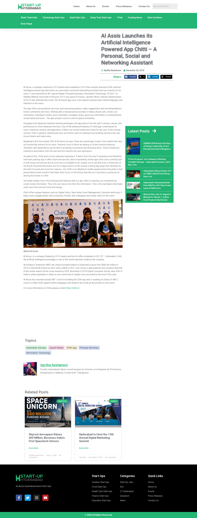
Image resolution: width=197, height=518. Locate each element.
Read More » (34, 448)
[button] (130, 77)
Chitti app (72, 348)
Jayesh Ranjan (56, 348)
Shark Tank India (29, 17)
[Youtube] (45, 498)
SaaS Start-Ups (77, 17)
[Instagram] (37, 498)
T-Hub (120, 17)
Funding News (135, 17)
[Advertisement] (73, 313)
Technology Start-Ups (53, 17)
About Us (91, 6)
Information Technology (38, 353)
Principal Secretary (89, 348)
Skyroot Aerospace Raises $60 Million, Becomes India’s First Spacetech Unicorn (47, 438)
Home (77, 6)
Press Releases (124, 6)
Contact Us (144, 6)
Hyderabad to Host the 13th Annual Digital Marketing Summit (96, 438)
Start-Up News (154, 17)
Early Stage (26, 23)
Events (105, 6)
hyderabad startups (36, 348)
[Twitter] (28, 498)
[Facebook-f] (19, 498)
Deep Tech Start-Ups (100, 17)
